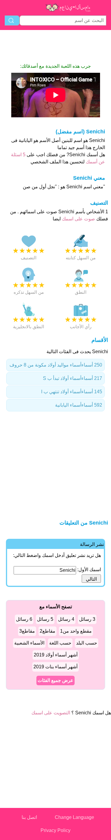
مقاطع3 (27, 631)
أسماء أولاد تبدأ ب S (72, 378)
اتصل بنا (29, 817)
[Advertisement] (55, 46)
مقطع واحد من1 (76, 631)
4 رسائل (66, 619)
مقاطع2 (47, 631)
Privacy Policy (55, 830)
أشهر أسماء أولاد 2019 (56, 654)
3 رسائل (87, 619)
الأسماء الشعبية (29, 642)
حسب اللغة (60, 642)
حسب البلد (86, 642)
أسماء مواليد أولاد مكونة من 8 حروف (55, 364)
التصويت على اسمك (50, 712)
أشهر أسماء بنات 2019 (55, 666)
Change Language (74, 817)
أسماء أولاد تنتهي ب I (71, 391)
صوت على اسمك (78, 218)
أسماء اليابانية (78, 405)
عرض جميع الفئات (55, 680)
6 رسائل (24, 619)
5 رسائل (45, 619)
